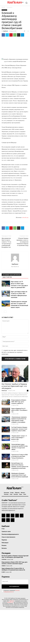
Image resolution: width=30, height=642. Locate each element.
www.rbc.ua (25, 217)
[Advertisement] (15, 626)
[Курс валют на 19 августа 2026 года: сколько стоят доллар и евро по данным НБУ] (6, 283)
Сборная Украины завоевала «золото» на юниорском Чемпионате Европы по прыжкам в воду (22, 242)
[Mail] (12, 515)
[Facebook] (3, 35)
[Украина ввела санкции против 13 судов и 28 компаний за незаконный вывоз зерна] (6, 303)
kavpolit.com (10, 602)
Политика (4, 559)
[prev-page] (3, 312)
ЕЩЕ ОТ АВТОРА (7, 277)
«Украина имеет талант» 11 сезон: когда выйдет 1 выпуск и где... (19, 437)
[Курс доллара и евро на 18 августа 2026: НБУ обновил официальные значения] (6, 293)
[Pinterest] (11, 35)
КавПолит (5, 31)
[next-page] (5, 312)
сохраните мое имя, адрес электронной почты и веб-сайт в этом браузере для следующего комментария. (14, 352)
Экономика (9, 7)
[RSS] (17, 515)
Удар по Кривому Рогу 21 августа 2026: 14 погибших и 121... (19, 410)
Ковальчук (4, 390)
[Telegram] (22, 35)
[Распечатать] (18, 35)
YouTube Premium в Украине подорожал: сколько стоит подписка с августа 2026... (19, 429)
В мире (3, 572)
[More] (26, 35)
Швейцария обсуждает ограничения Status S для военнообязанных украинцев (19, 475)
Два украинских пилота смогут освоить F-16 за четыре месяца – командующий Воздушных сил (7, 243)
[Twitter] (7, 35)
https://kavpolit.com (15, 266)
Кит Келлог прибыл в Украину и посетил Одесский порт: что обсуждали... (14, 386)
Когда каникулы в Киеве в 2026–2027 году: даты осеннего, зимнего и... (18, 401)
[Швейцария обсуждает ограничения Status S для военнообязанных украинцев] (6, 475)
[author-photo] (15, 261)
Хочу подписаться (14, 586)
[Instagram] (8, 515)
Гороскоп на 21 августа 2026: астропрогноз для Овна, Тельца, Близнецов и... (19, 456)
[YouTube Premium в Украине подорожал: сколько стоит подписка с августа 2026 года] (6, 429)
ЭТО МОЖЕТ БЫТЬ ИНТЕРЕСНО (11, 275)
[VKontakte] (8, 520)
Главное (3, 565)
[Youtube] (12, 520)
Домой (3, 7)
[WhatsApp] (14, 35)
